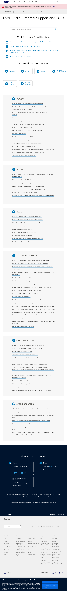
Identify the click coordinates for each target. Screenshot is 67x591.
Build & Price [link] (18, 538)
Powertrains (6, 548)
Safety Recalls (44, 541)
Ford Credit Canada (32, 538)
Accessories (43, 560)
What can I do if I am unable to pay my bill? (23, 140)
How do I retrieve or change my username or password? (26, 300)
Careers (54, 540)
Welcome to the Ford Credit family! (21, 296)
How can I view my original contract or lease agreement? (27, 290)
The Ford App (55, 559)
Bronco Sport (49, 526)
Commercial (6, 543)
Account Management (32, 548)
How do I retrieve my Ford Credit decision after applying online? (28, 345)
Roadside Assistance (45, 540)
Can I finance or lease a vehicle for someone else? (25, 358)
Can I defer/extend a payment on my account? (25, 46)
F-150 (62, 526)
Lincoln (5, 552)
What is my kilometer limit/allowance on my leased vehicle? (27, 220)
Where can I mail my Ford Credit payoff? (22, 183)
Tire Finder (18, 554)
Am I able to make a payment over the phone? (24, 155)
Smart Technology (19, 551)
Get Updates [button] (9, 572)
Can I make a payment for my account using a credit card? (27, 130)
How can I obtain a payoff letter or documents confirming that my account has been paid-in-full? (35, 52)
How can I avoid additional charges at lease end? (24, 232)
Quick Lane (43, 555)
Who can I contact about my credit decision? (23, 384)
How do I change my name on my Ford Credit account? (26, 318)
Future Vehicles (7, 546)
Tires (42, 557)
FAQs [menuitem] (42, 11)
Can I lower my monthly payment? (21, 424)
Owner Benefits (55, 557)
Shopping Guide (19, 548)
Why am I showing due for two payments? (23, 121)
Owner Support (44, 548)
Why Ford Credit (31, 540)
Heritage (54, 541)
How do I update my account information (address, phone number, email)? (31, 287)
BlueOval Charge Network (56, 555)
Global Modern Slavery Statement (56, 548)
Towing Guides (44, 552)
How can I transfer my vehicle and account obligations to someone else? (31, 260)
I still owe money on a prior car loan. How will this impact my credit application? (32, 361)
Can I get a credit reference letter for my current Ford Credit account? (30, 303)
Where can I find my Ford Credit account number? (25, 293)
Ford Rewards (55, 560)
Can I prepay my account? (19, 133)
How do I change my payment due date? (22, 137)
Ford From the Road (56, 563)
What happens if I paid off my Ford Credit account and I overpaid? (29, 189)
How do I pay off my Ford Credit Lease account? (24, 192)
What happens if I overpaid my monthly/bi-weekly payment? (27, 103)
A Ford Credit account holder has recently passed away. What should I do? (31, 409)
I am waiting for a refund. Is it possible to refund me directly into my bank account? (33, 149)
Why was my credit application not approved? (24, 387)
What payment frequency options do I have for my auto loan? (28, 152)
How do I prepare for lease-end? (20, 242)
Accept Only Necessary (50, 585)
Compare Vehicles (19, 543)
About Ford (54, 538)
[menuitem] (53, 514)
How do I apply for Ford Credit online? (22, 351)
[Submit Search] (55, 29)
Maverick (57, 526)
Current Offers (19, 540)
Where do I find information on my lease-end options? (26, 223)
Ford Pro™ (6, 551)
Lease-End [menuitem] (36, 11)
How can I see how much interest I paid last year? (25, 127)
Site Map (29, 552)
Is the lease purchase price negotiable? (22, 235)
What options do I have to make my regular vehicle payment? (30, 42)
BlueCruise (54, 552)
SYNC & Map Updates (45, 551)
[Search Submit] (51, 2)
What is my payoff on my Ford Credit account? (24, 180)
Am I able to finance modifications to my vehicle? (25, 355)
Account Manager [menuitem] (27, 11)
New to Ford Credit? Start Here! (20, 56)
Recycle (42, 546)
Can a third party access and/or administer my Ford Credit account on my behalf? (33, 412)
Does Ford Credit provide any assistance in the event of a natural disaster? (31, 420)
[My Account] (62, 2)
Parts (42, 559)
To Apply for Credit (32, 546)
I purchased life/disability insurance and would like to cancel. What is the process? (33, 306)
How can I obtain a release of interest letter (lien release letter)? (28, 186)
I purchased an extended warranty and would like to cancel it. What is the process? (33, 309)
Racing (53, 544)
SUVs (5, 538)
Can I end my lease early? (18, 226)
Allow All (50, 582)
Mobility (5, 554)
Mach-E (38, 526)
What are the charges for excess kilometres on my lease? (27, 216)
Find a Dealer (18, 544)
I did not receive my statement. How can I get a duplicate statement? (30, 263)
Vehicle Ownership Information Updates (45, 544)
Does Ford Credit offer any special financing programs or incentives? (29, 364)
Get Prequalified (31, 554)
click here (53, 6)
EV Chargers (18, 555)
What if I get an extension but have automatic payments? (27, 143)
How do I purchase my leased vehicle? (22, 229)
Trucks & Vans (7, 540)
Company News (55, 562)
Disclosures (8, 519)
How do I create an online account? (21, 278)
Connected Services (20, 549)
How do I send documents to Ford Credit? (23, 326)
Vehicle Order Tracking (21, 541)
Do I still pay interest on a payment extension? (24, 146)
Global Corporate (56, 546)
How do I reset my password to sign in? (22, 281)
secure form (52, 466)
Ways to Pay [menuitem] (18, 11)
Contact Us (30, 551)
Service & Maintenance (46, 554)
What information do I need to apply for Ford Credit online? (27, 348)
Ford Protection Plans (45, 562)
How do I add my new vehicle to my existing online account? (27, 284)
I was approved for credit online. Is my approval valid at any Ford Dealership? (32, 390)
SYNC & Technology (56, 551)
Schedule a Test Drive (20, 552)
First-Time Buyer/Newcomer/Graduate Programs (33, 543)
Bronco (43, 526)
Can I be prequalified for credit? (20, 381)
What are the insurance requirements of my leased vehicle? (27, 238)
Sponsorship (55, 543)
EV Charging (43, 563)
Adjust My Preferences (50, 587)
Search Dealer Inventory (21, 546)
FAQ (29, 549)
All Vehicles (6, 549)
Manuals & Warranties (45, 549)
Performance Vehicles (8, 544)
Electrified (6, 541)
